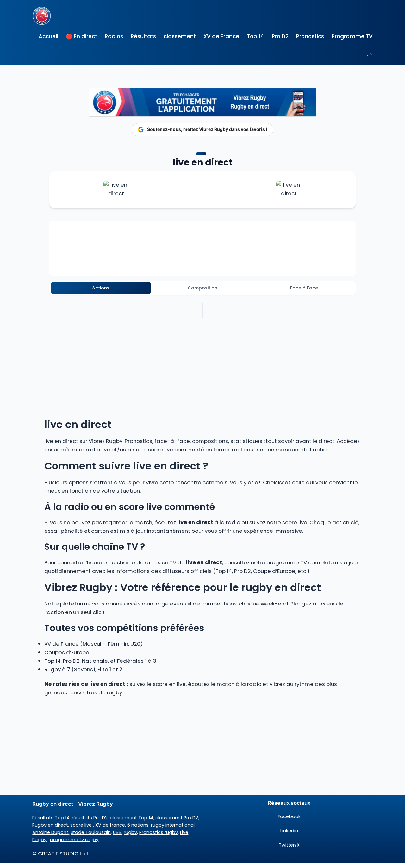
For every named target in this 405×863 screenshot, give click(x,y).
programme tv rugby (74, 839)
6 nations (138, 825)
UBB (117, 832)
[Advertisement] (202, 747)
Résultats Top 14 (51, 818)
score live (81, 825)
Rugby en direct (50, 825)
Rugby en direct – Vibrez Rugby (72, 804)
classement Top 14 (131, 818)
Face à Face (304, 288)
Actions (100, 288)
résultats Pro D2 (90, 818)
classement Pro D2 (176, 818)
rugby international (173, 825)
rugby (130, 832)
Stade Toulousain (91, 832)
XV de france (110, 825)
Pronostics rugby (158, 832)
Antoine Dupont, (50, 832)
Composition (202, 288)
